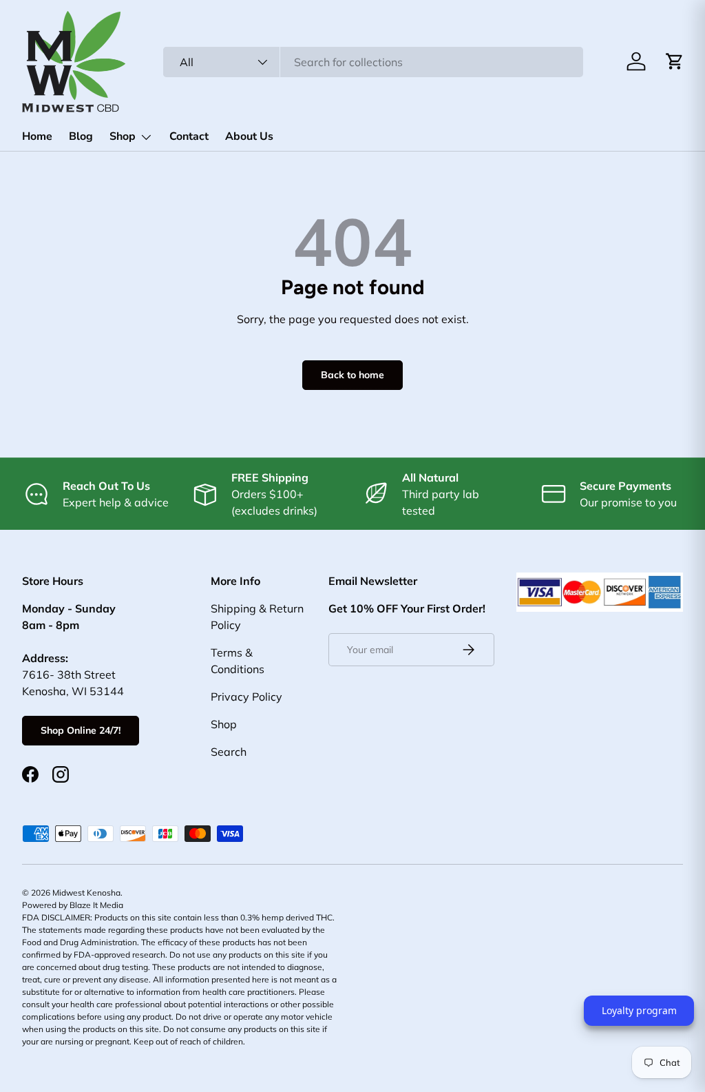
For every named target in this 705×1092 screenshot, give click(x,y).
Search (228, 752)
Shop (224, 724)
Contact (189, 136)
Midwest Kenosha (86, 892)
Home (37, 136)
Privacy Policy (246, 696)
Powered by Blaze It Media (72, 905)
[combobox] (372, 62)
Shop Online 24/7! (80, 730)
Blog (81, 136)
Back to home (352, 375)
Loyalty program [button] (639, 1010)
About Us (249, 136)
